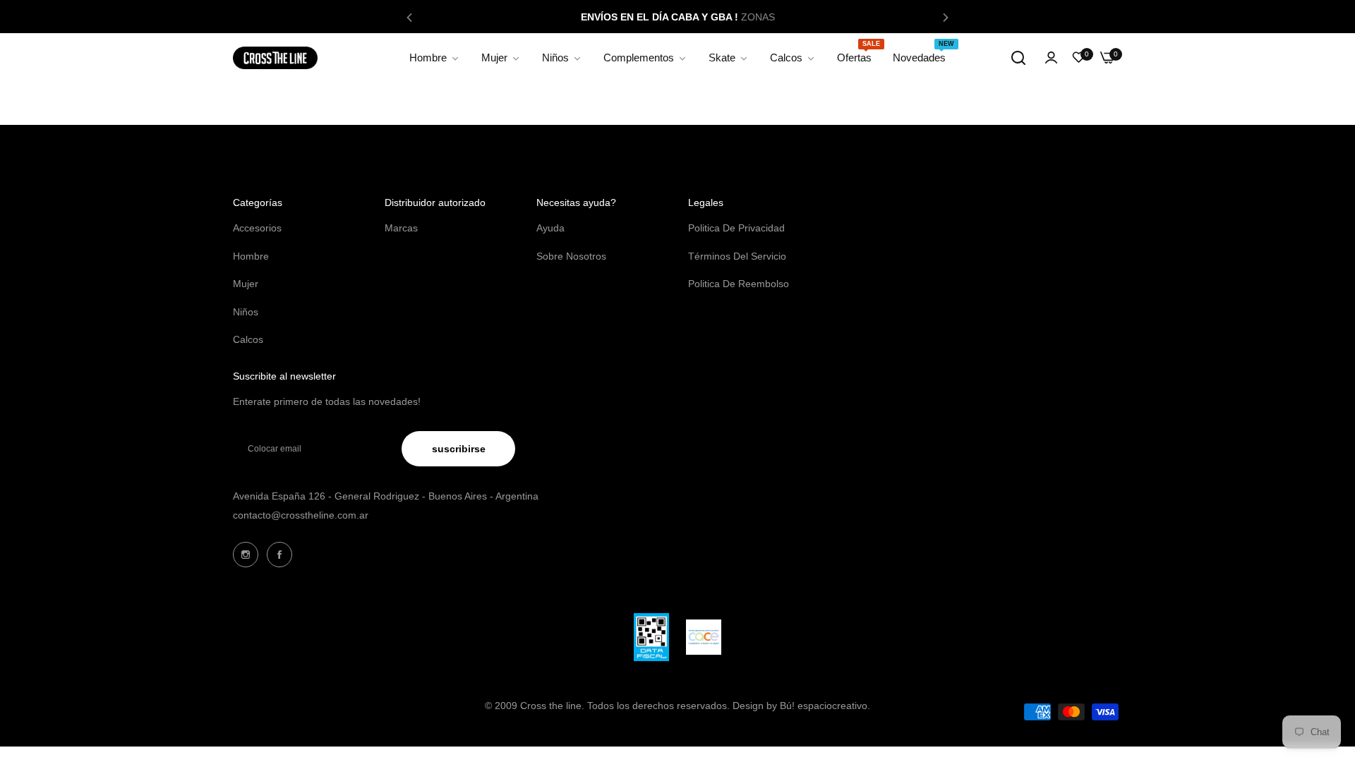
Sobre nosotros (571, 256)
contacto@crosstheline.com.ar (300, 515)
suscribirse (459, 448)
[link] (435, 58)
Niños (245, 312)
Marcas (401, 228)
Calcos (248, 339)
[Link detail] (245, 554)
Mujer (245, 283)
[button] (409, 16)
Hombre (251, 256)
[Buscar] (1018, 58)
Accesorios (257, 228)
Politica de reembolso (738, 283)
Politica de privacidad (736, 228)
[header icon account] (1051, 58)
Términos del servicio (737, 256)
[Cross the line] (275, 58)
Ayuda (550, 228)
